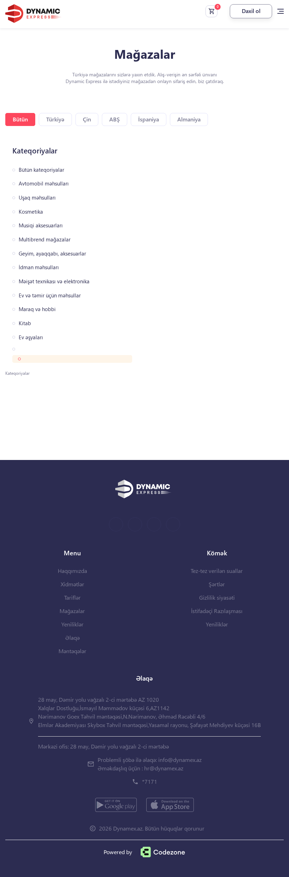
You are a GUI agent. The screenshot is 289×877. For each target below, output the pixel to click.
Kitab (25, 323)
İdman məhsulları (39, 267)
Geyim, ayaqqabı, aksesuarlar (52, 253)
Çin (87, 119)
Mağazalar (72, 610)
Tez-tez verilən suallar (217, 570)
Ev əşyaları (31, 337)
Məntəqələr (72, 651)
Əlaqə (72, 637)
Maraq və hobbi (37, 309)
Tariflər (72, 597)
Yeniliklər (72, 624)
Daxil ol (251, 10)
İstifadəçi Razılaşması (216, 610)
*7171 (149, 781)
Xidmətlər (72, 584)
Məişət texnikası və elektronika (54, 281)
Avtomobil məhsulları (44, 183)
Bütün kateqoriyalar (41, 169)
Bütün (20, 119)
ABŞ (114, 119)
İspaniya (148, 119)
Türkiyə (55, 119)
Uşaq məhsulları (37, 197)
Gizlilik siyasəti (217, 597)
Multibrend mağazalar (44, 239)
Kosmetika (31, 211)
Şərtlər (217, 584)
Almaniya (189, 119)
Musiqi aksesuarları (41, 225)
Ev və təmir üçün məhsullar (50, 295)
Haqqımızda (72, 570)
